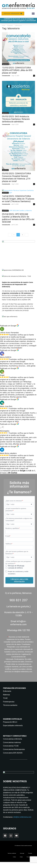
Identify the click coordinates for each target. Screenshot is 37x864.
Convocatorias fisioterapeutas (14, 749)
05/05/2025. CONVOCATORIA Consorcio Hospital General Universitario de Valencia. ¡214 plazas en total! (16, 177)
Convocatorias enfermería (12, 739)
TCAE (5, 698)
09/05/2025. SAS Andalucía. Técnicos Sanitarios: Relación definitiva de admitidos (16, 119)
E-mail (7, 536)
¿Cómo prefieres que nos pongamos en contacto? (18, 562)
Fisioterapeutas (8, 702)
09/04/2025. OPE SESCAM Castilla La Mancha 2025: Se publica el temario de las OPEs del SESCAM (18, 218)
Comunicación (6, 75)
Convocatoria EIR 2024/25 (12, 753)
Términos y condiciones (12, 853)
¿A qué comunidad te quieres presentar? (15, 509)
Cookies (14, 856)
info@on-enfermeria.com (22, 817)
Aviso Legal (22, 853)
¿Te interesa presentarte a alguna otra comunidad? (18, 519)
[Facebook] (5, 836)
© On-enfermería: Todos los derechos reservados (23, 845)
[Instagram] (11, 836)
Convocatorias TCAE (11, 746)
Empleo (21, 856)
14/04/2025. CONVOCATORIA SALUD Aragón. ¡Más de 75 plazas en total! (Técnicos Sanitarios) (18, 199)
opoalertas (5, 64)
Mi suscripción (29, 856)
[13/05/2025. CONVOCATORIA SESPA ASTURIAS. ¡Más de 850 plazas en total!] (18, 48)
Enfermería (7, 691)
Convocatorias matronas (12, 742)
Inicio (3, 25)
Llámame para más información (19, 580)
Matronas (6, 695)
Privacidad (30, 853)
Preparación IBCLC (10, 722)
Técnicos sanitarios (10, 705)
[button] (33, 13)
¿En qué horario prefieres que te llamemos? (16, 552)
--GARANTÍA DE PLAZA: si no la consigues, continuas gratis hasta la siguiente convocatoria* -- (18, 20)
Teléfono (8, 544)
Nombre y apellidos (12, 528)
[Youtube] (16, 836)
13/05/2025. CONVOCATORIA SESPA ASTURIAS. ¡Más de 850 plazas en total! (17, 70)
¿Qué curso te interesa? (13, 501)
